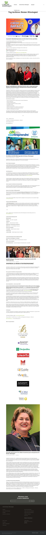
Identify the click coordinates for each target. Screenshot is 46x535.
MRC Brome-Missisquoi (27, 509)
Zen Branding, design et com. (8, 533)
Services (15, 4)
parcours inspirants (29, 175)
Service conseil (5, 520)
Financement (4, 525)
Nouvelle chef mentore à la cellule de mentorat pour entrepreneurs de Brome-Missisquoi (22, 453)
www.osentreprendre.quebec (28, 290)
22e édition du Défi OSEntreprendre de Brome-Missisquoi (19, 156)
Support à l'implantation (6, 523)
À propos (32, 4)
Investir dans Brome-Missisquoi (29, 512)
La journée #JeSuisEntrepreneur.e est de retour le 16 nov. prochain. (21, 38)
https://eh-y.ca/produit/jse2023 (21, 52)
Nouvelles (17, 88)
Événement (19, 40)
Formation (22, 40)
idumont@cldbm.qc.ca (9, 213)
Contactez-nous (16, 10)
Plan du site (26, 515)
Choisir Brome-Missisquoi (24, 4)
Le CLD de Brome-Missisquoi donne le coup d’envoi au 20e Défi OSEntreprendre (21, 260)
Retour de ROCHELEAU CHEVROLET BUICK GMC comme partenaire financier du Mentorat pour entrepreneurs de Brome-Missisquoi (22, 87)
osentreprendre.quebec (9, 198)
